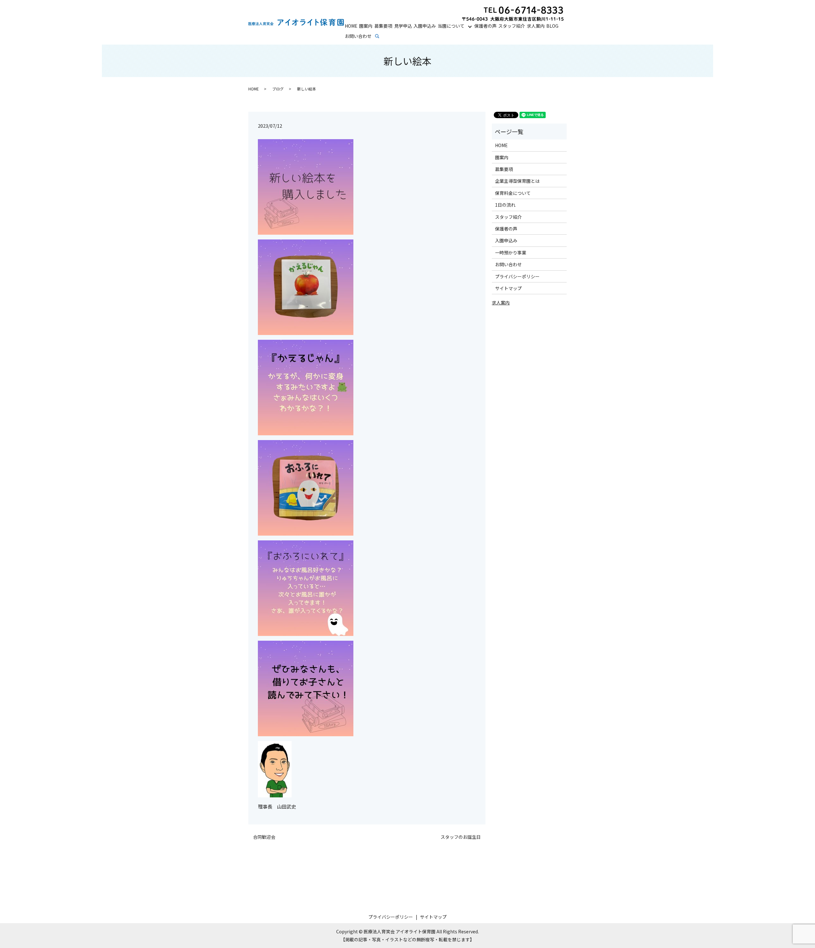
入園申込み (425, 26)
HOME (351, 26)
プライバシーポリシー (517, 276)
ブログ (278, 88)
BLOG (552, 26)
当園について (451, 26)
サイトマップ (508, 288)
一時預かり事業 (510, 252)
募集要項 (383, 26)
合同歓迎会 (264, 837)
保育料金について (513, 193)
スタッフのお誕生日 (461, 837)
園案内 (365, 26)
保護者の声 (485, 26)
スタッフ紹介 (511, 26)
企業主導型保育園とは (517, 181)
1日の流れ (505, 205)
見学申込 (403, 26)
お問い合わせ (358, 36)
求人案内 (536, 26)
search (381, 36)
